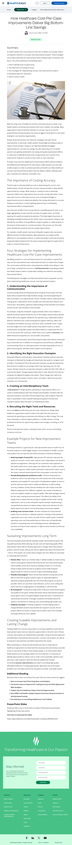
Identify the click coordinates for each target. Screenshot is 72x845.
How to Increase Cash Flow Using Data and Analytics (30, 681)
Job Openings (41, 810)
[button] (3, 3)
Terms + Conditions (43, 842)
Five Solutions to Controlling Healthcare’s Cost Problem (31, 699)
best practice (13, 390)
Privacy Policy (58, 842)
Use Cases (27, 799)
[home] (19, 3)
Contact (55, 795)
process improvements (24, 663)
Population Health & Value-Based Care (9, 815)
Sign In (45, 3)
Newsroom (41, 799)
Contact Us (56, 803)
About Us (40, 806)
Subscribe (43, 782)
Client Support (56, 806)
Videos (25, 822)
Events (40, 803)
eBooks (26, 814)
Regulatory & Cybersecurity (11, 810)
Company (41, 795)
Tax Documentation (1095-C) (60, 814)
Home (9, 9)
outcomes (56, 333)
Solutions (7, 795)
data (16, 410)
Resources (27, 795)
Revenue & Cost (8, 806)
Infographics (27, 826)
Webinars (26, 810)
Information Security (58, 810)
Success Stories (28, 803)
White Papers (27, 818)
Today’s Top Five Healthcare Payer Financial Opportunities (32, 690)
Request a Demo (59, 3)
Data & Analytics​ (8, 799)
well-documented (41, 268)
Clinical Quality (8, 803)
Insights (34, 9)
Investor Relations (42, 814)
